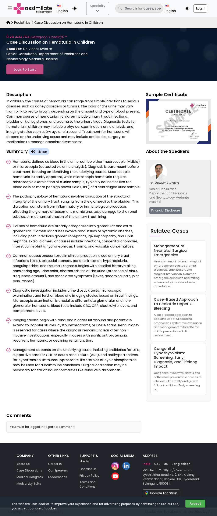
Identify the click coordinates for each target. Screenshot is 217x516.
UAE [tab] (157, 464)
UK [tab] (166, 464)
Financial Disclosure (165, 210)
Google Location (163, 493)
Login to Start (25, 69)
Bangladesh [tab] (181, 464)
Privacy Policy (89, 475)
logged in (36, 427)
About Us (23, 464)
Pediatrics (22, 22)
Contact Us (87, 469)
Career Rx (55, 464)
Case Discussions (29, 470)
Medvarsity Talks (29, 483)
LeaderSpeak (57, 477)
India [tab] (146, 464)
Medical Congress (30, 477)
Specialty (97, 5)
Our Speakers (58, 470)
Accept (195, 503)
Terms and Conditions (87, 484)
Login (200, 8)
